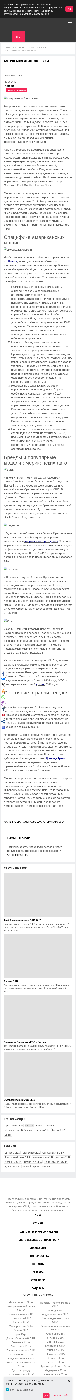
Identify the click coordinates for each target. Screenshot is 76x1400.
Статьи (30, 47)
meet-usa (9, 85)
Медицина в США (55, 1370)
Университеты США (21, 1326)
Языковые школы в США (21, 1350)
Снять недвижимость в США (55, 1319)
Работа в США (55, 1362)
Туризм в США (12, 1166)
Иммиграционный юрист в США (55, 1327)
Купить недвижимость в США (21, 1364)
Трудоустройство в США (17, 1157)
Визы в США (58, 1130)
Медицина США (13, 1161)
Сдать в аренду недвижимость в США (21, 1372)
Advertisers (38, 1280)
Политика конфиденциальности (38, 1239)
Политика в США (33, 1161)
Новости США (42, 1130)
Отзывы (38, 1223)
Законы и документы (46, 1125)
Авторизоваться (17, 855)
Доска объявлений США (20, 1338)
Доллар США (11, 981)
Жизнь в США (63, 1157)
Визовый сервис (30, 1166)
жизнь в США (12, 821)
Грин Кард (21, 1334)
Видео (8, 1134)
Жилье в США (55, 1350)
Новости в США (55, 1354)
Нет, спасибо (61, 1395)
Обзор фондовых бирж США (19, 1100)
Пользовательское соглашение (38, 1231)
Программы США (14, 1125)
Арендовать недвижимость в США (55, 1312)
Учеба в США (21, 1322)
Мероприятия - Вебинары (18, 1130)
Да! (46, 1395)
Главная (7, 47)
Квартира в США (55, 1345)
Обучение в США (21, 1318)
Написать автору (17, 90)
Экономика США (13, 75)
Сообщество (19, 47)
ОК (69, 9)
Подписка (38, 1288)
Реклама (38, 1272)
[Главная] (17, 23)
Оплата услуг (38, 1247)
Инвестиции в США (55, 1374)
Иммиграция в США (43, 1157)
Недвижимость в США (55, 1161)
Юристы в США (55, 1333)
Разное (46, 1166)
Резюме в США (21, 1342)
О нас (38, 1215)
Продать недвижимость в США (55, 1304)
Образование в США (53, 1152)
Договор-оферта (38, 1256)
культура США (31, 821)
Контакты (38, 1264)
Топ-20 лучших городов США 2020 (22, 920)
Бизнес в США (12, 1152)
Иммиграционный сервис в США (21, 1308)
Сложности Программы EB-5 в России (25, 1042)
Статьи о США (55, 1358)
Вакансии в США (21, 1346)
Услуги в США (55, 1337)
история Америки (53, 821)
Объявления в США (21, 1354)
